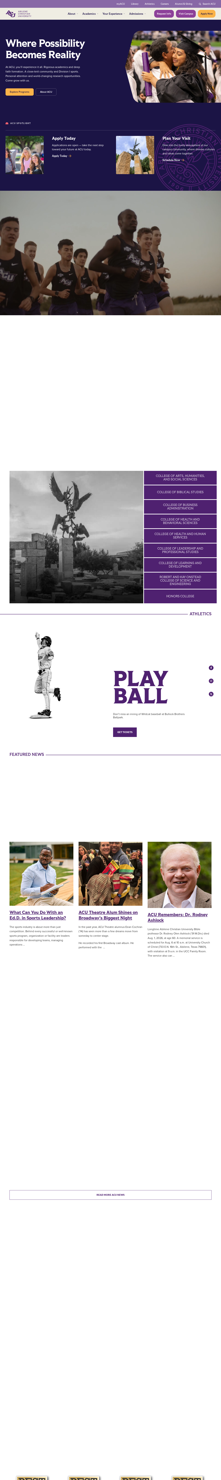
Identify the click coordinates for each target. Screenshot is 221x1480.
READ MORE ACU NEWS (110, 1195)
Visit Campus (186, 13)
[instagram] (207, 681)
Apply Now (207, 13)
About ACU (46, 91)
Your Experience (112, 14)
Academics (89, 14)
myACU (121, 3)
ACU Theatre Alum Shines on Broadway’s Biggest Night (108, 915)
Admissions (136, 14)
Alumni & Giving (183, 3)
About (71, 14)
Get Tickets (124, 732)
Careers (165, 3)
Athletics (150, 3)
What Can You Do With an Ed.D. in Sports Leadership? (37, 915)
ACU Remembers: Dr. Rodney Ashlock (178, 917)
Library (134, 3)
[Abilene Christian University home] (19, 13)
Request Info (164, 13)
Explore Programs (19, 91)
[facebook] (207, 667)
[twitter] (207, 694)
